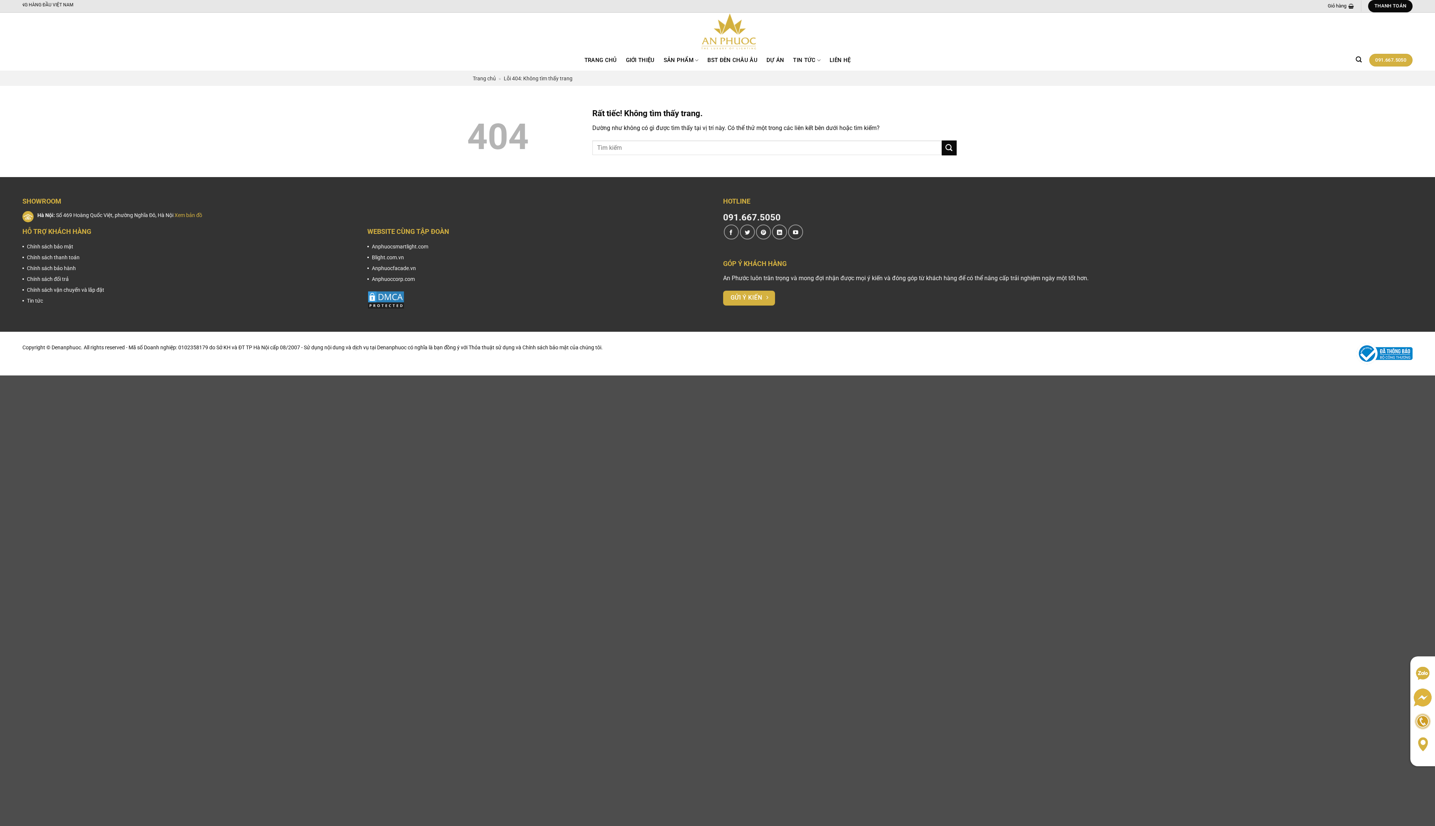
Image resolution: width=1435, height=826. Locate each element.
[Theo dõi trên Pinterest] (763, 232)
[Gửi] (949, 147)
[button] (1359, 59)
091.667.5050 (752, 217)
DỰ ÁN (775, 60)
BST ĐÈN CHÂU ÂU (732, 60)
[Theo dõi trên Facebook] (731, 232)
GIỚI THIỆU (640, 60)
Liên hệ (840, 60)
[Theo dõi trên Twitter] (747, 232)
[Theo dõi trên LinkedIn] (779, 232)
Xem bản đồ (188, 215)
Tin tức (804, 60)
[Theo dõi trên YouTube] (795, 232)
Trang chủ (600, 60)
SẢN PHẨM (679, 60)
